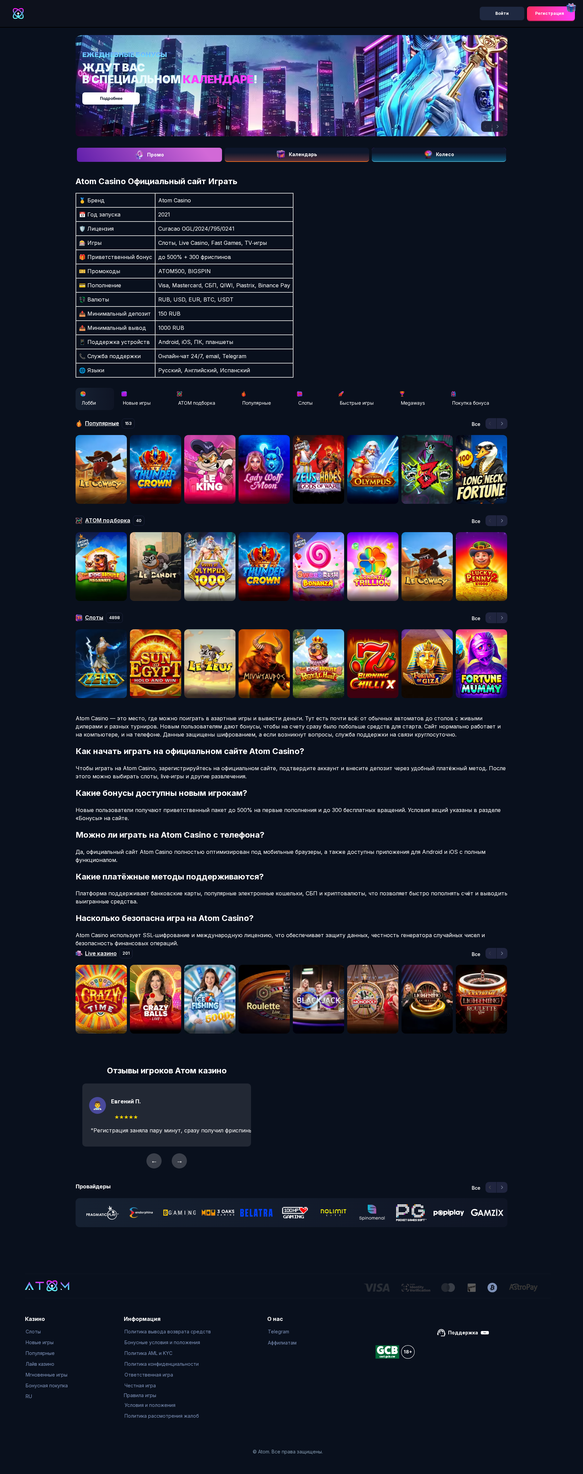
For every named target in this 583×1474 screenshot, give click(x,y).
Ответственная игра (148, 1375)
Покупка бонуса (470, 403)
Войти (502, 13)
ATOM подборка (196, 403)
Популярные (256, 403)
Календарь (303, 154)
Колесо (445, 154)
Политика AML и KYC (148, 1353)
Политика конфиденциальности (161, 1364)
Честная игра (140, 1385)
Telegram (278, 1331)
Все (476, 424)
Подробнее (298, 94)
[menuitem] (46, 1331)
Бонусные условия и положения (162, 1342)
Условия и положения (149, 1405)
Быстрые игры (357, 403)
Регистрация (549, 13)
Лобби (89, 403)
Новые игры (137, 403)
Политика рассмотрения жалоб (161, 1416)
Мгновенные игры (46, 1375)
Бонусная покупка (47, 1385)
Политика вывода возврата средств (167, 1331)
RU (29, 1396)
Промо (155, 154)
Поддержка (463, 1332)
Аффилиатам (282, 1343)
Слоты (305, 403)
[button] (486, 126)
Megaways (413, 403)
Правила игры (140, 1395)
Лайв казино (40, 1364)
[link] (102, 1213)
